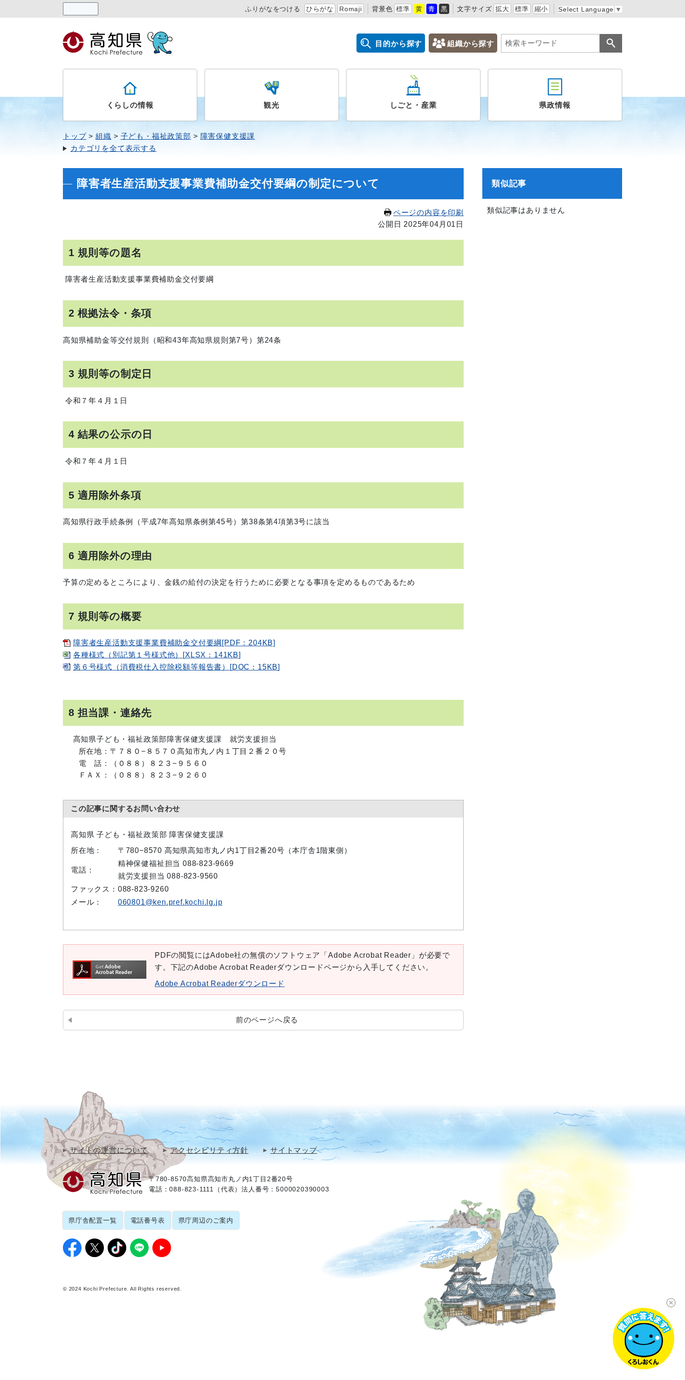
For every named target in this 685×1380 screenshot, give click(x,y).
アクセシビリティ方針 (209, 1150)
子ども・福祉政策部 (156, 136)
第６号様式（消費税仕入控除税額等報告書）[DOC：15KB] (176, 667)
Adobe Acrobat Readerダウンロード (220, 984)
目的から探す (398, 43)
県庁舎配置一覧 (92, 1220)
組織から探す (470, 43)
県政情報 (554, 105)
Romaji (350, 9)
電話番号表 (147, 1220)
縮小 (541, 9)
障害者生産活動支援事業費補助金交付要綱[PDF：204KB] (174, 643)
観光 (272, 105)
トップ (74, 136)
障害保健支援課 (227, 136)
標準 (403, 9)
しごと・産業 (413, 105)
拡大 (502, 9)
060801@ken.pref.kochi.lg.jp (170, 902)
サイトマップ (293, 1150)
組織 (103, 136)
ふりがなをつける (272, 9)
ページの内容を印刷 (428, 212)
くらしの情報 (130, 105)
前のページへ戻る (267, 1020)
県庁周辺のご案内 (205, 1220)
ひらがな (320, 9)
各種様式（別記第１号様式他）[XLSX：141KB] (157, 655)
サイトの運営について (109, 1150)
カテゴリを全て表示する (113, 148)
